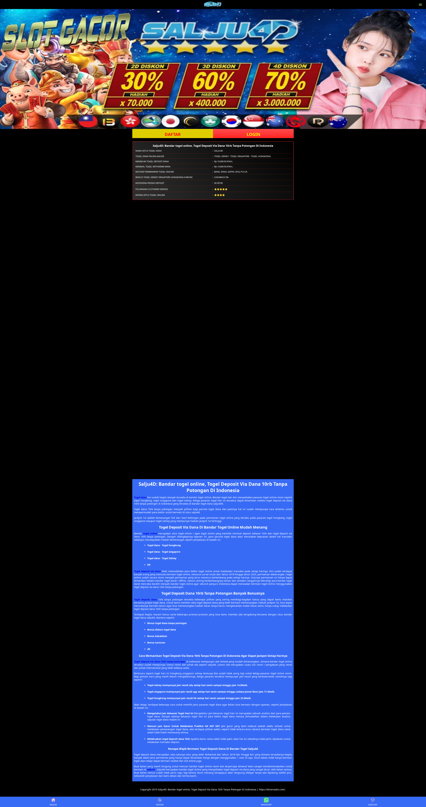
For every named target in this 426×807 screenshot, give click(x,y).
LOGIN (253, 134)
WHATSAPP (266, 804)
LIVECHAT (372, 804)
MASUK (53, 804)
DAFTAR (173, 134)
